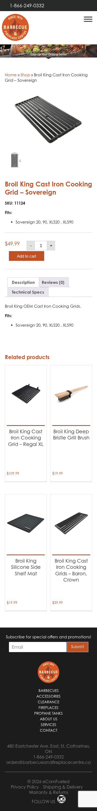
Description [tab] (23, 282)
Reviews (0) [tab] (53, 282)
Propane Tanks (48, 713)
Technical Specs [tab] (28, 292)
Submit (77, 646)
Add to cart (26, 256)
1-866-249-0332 (27, 5)
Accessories (48, 696)
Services (48, 725)
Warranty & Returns (48, 792)
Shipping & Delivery (63, 787)
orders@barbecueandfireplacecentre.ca (48, 762)
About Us (48, 719)
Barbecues (49, 690)
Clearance (48, 702)
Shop (25, 74)
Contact (48, 730)
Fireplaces (48, 707)
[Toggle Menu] (88, 19)
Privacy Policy (25, 787)
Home (11, 74)
